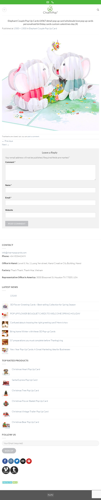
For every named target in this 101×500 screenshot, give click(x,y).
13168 (13, 295)
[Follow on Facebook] (5, 461)
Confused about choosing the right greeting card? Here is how (39, 322)
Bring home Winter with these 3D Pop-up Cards (32, 331)
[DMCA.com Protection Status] (10, 482)
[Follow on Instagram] (11, 461)
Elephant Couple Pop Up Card (43, 28)
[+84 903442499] (52, 2)
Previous (7, 141)
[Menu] (4, 10)
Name (8, 185)
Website (9, 210)
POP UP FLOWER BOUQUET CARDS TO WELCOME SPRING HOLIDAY (45, 313)
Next (5, 144)
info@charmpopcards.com (14, 252)
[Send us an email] (23, 461)
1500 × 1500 (20, 28)
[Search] (98, 9)
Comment (10, 162)
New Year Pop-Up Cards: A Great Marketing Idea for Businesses (40, 349)
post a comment (33, 136)
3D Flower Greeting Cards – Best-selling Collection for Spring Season (43, 304)
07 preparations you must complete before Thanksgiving (36, 340)
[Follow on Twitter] (17, 461)
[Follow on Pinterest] (29, 461)
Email (8, 197)
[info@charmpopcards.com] (48, 2)
